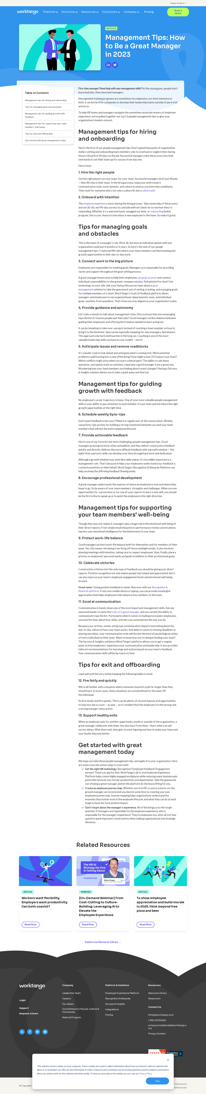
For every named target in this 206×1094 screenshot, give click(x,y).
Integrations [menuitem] (112, 1009)
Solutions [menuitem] (68, 11)
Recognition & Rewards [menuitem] (117, 998)
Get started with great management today (45, 140)
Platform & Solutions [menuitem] (117, 985)
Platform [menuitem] (49, 11)
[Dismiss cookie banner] (168, 1060)
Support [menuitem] (24, 1008)
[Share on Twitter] (115, 67)
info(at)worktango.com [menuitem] (161, 1015)
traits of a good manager (125, 611)
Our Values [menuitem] (68, 1004)
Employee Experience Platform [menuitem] (122, 993)
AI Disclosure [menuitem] (179, 1084)
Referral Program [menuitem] (71, 1017)
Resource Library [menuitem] (157, 993)
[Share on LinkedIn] (108, 67)
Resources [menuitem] (88, 11)
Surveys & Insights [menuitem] (115, 1004)
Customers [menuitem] (109, 11)
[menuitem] (175, 1088)
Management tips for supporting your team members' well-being (46, 125)
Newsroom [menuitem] (154, 998)
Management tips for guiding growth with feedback (45, 115)
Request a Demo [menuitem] (28, 1013)
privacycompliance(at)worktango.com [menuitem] (167, 1027)
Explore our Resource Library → (103, 942)
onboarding (156, 211)
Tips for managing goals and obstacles (43, 107)
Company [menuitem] (130, 11)
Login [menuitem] (22, 1000)
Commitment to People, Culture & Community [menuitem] (80, 1010)
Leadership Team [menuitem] (71, 993)
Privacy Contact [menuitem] (157, 1033)
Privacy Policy (145, 1073)
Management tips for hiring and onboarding (46, 100)
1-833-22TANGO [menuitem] (157, 1020)
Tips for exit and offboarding (39, 133)
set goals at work (147, 277)
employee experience (95, 203)
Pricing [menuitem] (149, 11)
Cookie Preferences (176, 1088)
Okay (157, 1081)
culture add (148, 190)
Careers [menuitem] (66, 998)
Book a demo (178, 12)
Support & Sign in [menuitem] (177, 3)
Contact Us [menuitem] (154, 1007)
